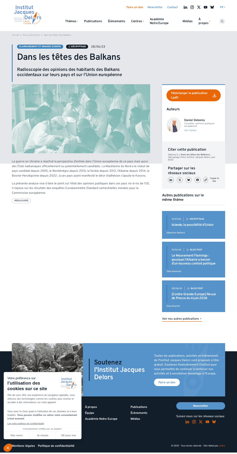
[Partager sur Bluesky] (189, 180)
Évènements (116, 21)
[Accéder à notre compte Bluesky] (212, 7)
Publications (93, 21)
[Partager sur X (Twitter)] (180, 180)
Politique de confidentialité (56, 446)
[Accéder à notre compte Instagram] (192, 7)
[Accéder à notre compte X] (199, 7)
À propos (91, 407)
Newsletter (155, 7)
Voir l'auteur (190, 130)
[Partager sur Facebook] (198, 180)
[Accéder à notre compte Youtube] (205, 7)
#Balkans (21, 200)
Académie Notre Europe (159, 21)
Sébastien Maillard (175, 232)
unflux (222, 445)
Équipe (89, 413)
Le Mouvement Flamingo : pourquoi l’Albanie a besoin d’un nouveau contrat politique (194, 259)
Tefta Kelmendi (173, 271)
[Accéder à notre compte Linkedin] (185, 7)
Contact (172, 7)
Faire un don (134, 7)
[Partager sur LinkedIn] (171, 180)
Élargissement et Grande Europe (40, 46)
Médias (188, 21)
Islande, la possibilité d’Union (192, 224)
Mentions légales (23, 446)
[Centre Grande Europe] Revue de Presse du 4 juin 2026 (194, 296)
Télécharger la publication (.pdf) (189, 95)
